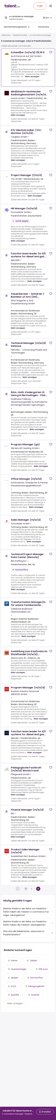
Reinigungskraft (36, 986)
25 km (46, 17)
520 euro (43, 969)
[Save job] (50, 52)
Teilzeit (33, 960)
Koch (13, 986)
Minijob (14, 977)
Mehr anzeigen (32, 76)
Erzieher (35, 994)
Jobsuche (5, 35)
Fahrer (14, 960)
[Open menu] (50, 6)
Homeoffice (36, 977)
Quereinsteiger (18, 969)
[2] (38, 889)
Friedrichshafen (20, 35)
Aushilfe (15, 994)
